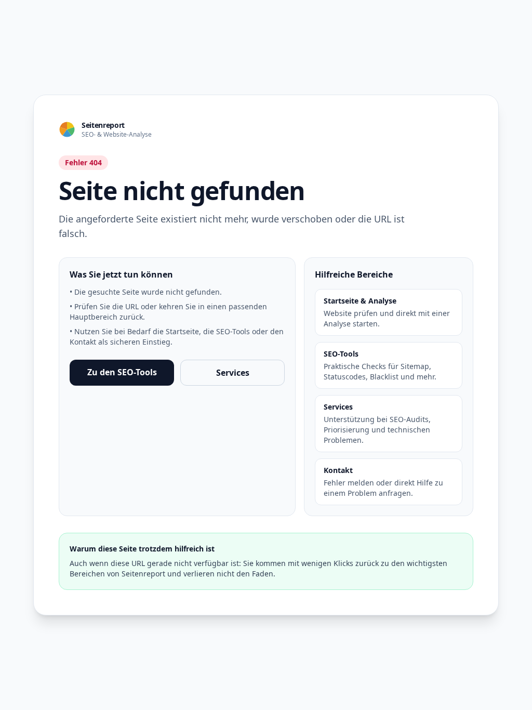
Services (232, 372)
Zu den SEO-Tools (122, 372)
